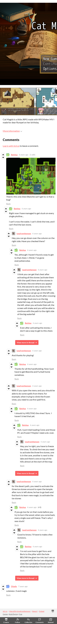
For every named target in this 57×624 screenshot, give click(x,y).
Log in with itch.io (11, 146)
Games (5, 614)
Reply (8, 204)
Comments (40, 622)
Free (20, 614)
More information (11, 131)
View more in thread (25, 342)
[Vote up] (3, 154)
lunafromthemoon (24, 233)
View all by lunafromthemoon (19, 611)
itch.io (5, 611)
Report (34, 611)
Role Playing (13, 614)
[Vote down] (3, 157)
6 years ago (23, 155)
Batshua (14, 155)
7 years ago (23, 586)
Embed (41, 611)
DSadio (14, 586)
